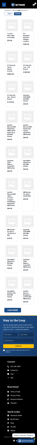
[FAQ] (10, 377)
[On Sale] (11, 426)
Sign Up (18, 346)
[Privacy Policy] (13, 395)
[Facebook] (14, 441)
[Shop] (10, 423)
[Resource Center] (14, 415)
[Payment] (12, 403)
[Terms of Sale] (13, 391)
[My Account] (13, 419)
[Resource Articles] (15, 399)
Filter (17, 14)
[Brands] (11, 430)
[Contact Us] (12, 370)
